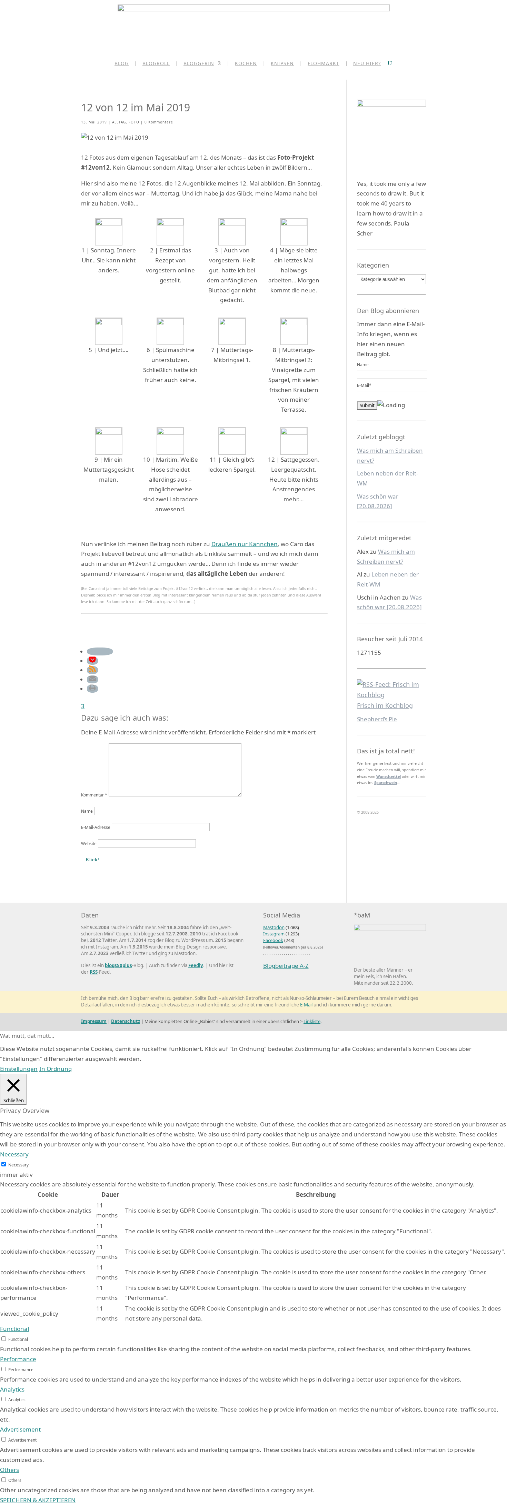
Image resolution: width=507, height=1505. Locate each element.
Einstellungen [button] (19, 1069)
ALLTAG (119, 122)
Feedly (195, 965)
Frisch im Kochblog (385, 705)
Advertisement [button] (20, 1429)
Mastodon (274, 927)
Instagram (274, 934)
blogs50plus (118, 965)
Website (89, 843)
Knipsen (282, 64)
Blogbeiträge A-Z (286, 966)
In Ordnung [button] (55, 1069)
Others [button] (9, 1470)
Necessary (18, 1164)
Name (87, 811)
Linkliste (312, 1021)
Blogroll (156, 64)
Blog (122, 64)
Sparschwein (385, 782)
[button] (100, 651)
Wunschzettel (388, 776)
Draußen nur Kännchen (244, 544)
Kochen (246, 64)
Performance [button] (18, 1359)
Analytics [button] (12, 1389)
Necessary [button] (14, 1154)
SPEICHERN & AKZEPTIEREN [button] (38, 1500)
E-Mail (306, 1005)
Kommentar (94, 794)
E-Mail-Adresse (95, 827)
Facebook (273, 940)
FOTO (134, 122)
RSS (94, 972)
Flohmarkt (323, 64)
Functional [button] (14, 1329)
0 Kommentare (159, 122)
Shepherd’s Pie (377, 719)
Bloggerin (198, 64)
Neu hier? (367, 64)
